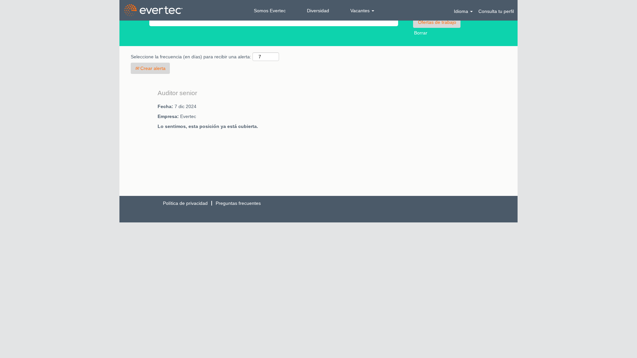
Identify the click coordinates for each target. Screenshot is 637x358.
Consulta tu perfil (496, 11)
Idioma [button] (461, 11)
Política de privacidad (185, 203)
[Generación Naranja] (153, 10)
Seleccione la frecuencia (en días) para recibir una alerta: (191, 56)
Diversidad (318, 10)
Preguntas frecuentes (238, 203)
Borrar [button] (420, 32)
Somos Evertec (270, 10)
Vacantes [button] (360, 10)
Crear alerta (152, 68)
